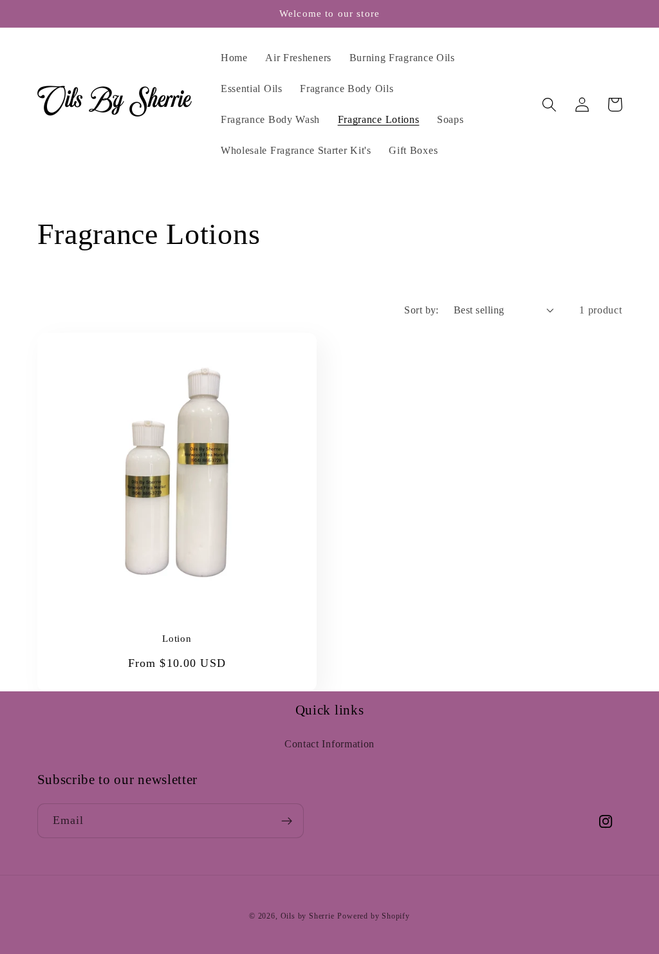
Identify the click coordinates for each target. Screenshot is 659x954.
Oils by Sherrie (308, 916)
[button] (550, 104)
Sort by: (421, 309)
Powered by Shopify (373, 916)
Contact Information (329, 743)
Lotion (176, 638)
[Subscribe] (286, 820)
